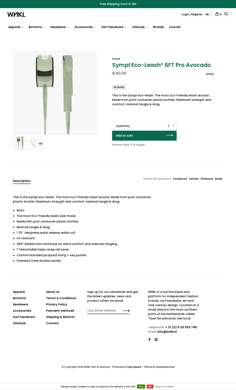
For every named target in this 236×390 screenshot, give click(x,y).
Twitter (194, 179)
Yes (141, 386)
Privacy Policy (56, 304)
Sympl (210, 74)
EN (207, 14)
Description (21, 181)
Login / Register (192, 14)
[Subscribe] (125, 311)
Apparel (14, 27)
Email (218, 179)
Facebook (180, 179)
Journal (174, 27)
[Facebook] (149, 340)
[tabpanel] (55, 93)
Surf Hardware (112, 27)
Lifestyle (138, 27)
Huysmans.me (165, 367)
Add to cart (124, 135)
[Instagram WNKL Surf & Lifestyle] (156, 340)
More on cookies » (165, 386)
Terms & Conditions (61, 298)
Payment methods (60, 311)
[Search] (226, 14)
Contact (52, 323)
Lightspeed (134, 367)
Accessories (83, 27)
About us (53, 292)
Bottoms (35, 27)
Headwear (58, 27)
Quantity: (123, 126)
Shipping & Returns (60, 317)
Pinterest (207, 179)
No (150, 386)
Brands (158, 27)
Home (116, 59)
